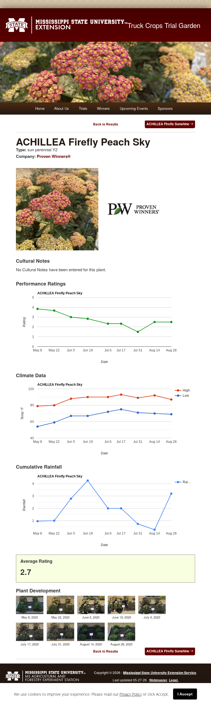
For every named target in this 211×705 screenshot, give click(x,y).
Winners (103, 108)
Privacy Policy (131, 694)
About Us (61, 108)
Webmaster (158, 680)
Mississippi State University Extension (66, 25)
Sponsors (165, 108)
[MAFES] (45, 680)
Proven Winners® (54, 156)
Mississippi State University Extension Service (159, 672)
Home (40, 108)
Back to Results (105, 124)
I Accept (185, 694)
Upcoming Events (134, 108)
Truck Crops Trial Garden (163, 25)
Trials (83, 108)
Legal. (173, 680)
